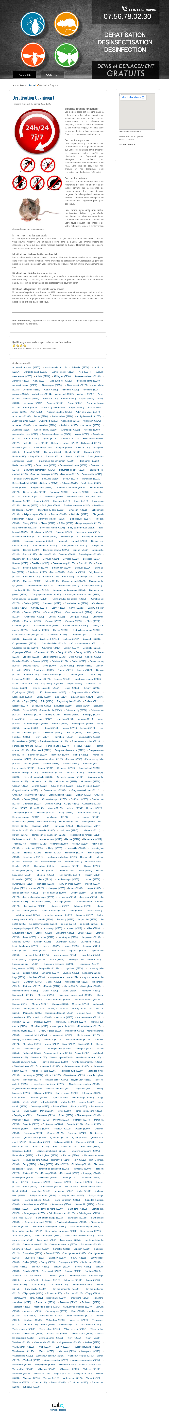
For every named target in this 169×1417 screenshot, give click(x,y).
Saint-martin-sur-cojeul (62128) (85, 1227)
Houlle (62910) (85, 870)
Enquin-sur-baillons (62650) (85, 692)
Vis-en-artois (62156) (44, 1342)
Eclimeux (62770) (42, 679)
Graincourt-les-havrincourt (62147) (28, 795)
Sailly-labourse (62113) (72, 1195)
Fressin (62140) (31, 764)
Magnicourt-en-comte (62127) (64, 977)
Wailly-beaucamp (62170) (87, 1347)
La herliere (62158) (41, 902)
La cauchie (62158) (67, 897)
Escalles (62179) (20, 706)
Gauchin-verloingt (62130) (25, 772)
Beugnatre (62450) (21, 501)
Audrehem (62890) (21, 425)
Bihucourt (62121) (78, 510)
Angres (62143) (86, 399)
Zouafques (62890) (78, 1382)
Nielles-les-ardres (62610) (76, 1066)
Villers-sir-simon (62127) (51, 1338)
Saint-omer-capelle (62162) (48, 1235)
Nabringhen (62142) (83, 1048)
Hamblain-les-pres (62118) (25, 817)
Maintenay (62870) (33, 982)
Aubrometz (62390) (21, 416)
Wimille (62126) (42, 1373)
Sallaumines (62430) (91, 1244)
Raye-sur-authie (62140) (65, 1146)
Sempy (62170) (48, 1262)
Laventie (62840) (45, 919)
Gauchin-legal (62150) (89, 768)
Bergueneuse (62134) (41, 488)
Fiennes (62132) (32, 732)
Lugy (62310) (18, 977)
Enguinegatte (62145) (23, 692)
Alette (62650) (51, 390)
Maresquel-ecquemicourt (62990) (75, 995)
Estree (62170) (30, 710)
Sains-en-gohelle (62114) (37, 1200)
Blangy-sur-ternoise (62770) (51, 519)
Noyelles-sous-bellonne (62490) (27, 1089)
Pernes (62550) (64, 1111)
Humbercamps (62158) (68, 879)
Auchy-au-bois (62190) (62, 416)
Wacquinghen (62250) (23, 1347)
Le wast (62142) (74, 928)
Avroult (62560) (31, 439)
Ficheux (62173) (87, 728)
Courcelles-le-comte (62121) (85, 643)
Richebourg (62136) (81, 1164)
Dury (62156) (94, 675)
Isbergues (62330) (56, 888)
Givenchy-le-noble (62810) (70, 777)
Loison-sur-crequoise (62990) (59, 964)
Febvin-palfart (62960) (82, 724)
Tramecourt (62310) (45, 1302)
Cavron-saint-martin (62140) (78, 612)
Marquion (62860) (60, 1004)
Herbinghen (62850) (59, 844)
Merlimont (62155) (64, 1017)
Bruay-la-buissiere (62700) (35, 568)
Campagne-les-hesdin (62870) (46, 594)
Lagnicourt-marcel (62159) (53, 910)
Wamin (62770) (46, 1351)
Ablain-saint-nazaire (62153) (26, 367)
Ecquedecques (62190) (52, 683)
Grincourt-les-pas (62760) (54, 799)
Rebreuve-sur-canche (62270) (85, 1151)
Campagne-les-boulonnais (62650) (69, 590)
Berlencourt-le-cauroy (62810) (70, 488)
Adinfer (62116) (42, 376)
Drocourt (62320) (31, 675)
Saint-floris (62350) (77, 1209)
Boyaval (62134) (51, 559)
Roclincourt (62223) (69, 1173)
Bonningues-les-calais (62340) (38, 541)
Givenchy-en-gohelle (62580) (38, 777)
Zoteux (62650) (58, 1382)
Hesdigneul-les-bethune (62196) (62, 857)
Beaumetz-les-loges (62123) (44, 474)
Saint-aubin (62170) (84, 1204)
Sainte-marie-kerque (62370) (63, 1244)
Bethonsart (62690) (54, 496)
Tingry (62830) (93, 1293)
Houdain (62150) (66, 870)
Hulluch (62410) (44, 879)
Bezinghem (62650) (51, 505)
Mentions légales (58, 1410)
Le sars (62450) (68, 924)
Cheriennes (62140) (34, 617)
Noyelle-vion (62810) (81, 1080)
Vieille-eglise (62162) (49, 1329)
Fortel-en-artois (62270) (57, 746)
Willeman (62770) (46, 1369)
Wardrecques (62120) (22, 1356)
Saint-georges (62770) (34, 1213)
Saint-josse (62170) (22, 1218)
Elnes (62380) (72, 688)
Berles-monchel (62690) (34, 492)
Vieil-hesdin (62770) (68, 1325)
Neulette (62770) (39, 1057)
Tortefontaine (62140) (56, 1298)
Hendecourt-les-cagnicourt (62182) (49, 835)
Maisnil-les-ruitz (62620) (76, 982)
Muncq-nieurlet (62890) (59, 1048)
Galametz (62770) (66, 768)
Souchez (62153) (58, 1276)
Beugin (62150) (93, 496)
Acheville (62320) (80, 367)
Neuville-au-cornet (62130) (88, 1057)
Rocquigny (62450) (92, 1173)
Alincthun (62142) (70, 390)
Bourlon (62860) (80, 550)
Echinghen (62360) (21, 679)
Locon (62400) (94, 959)
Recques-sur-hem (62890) (35, 1160)
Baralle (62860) (72, 452)
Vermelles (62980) (79, 1320)
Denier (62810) (79, 661)
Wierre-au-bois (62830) (90, 1365)
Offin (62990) (18, 1097)
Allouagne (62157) (91, 390)
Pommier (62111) (31, 1124)
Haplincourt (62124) (46, 821)
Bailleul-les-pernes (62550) (35, 443)
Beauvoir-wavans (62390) (26, 479)
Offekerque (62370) (91, 1093)
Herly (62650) (55, 848)
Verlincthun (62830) (55, 1320)
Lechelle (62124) (43, 933)
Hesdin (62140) (30, 862)
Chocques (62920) (79, 617)
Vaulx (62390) (77, 1311)
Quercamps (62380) (33, 1133)
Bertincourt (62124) (32, 496)
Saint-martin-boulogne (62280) (71, 1222)
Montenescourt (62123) (88, 1035)
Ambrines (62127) (85, 394)
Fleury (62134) (41, 737)
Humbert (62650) (92, 879)
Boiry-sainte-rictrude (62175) (81, 528)
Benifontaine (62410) (91, 483)
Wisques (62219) (31, 1378)
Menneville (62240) (32, 1013)
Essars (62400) (82, 706)
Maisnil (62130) (53, 982)
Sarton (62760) (53, 1253)
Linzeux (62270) (56, 959)
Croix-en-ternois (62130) (54, 657)
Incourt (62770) (92, 884)
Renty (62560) (46, 1164)
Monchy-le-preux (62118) (50, 1031)
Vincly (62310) (92, 1338)
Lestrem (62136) (42, 942)
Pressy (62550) (93, 1124)
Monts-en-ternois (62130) (78, 1040)
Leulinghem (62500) (90, 942)
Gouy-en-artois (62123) (62, 786)
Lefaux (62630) (85, 933)
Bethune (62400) (75, 496)
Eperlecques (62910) (22, 697)
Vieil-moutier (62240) (91, 1325)
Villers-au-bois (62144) (75, 1329)
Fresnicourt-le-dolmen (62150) (48, 759)
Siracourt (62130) (73, 1271)
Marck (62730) (70, 991)
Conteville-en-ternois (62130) (86, 630)
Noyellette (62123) (84, 1089)
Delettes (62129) (60, 661)
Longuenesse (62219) (23, 968)
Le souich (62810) (88, 924)
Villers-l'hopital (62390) (82, 1333)
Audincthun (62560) (70, 421)
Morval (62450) (52, 1044)
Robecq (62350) (48, 1173)
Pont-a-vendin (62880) (52, 1124)
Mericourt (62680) (42, 1017)
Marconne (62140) (91, 991)
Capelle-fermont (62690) (76, 603)
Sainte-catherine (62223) (35, 1244)
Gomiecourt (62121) (42, 781)
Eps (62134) (61, 697)
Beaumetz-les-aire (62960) (72, 470)
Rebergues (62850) (21, 1151)
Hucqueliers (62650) (22, 879)
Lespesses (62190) (91, 937)
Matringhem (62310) (34, 1008)
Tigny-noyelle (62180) (35, 1289)
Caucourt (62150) (32, 612)
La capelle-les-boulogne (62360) (38, 897)
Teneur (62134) (93, 1280)
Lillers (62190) (19, 959)
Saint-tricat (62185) (46, 1240)
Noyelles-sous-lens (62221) (59, 1089)
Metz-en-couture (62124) (88, 1017)
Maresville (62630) (33, 1000)
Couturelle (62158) (91, 648)
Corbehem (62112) (81, 634)
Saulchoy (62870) (57, 1258)
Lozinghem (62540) (91, 973)
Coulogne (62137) (71, 639)
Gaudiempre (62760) (52, 772)
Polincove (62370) (81, 1120)
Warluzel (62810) (31, 1360)
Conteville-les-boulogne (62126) (27, 634)
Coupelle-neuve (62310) (24, 643)
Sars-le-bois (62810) (32, 1253)
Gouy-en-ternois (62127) (88, 786)
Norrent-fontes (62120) (74, 1075)
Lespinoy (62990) (21, 942)
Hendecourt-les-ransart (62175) (85, 835)
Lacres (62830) (30, 910)
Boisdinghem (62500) (41, 532)
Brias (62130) (85, 563)
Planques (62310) (41, 1120)
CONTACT (52, 74)
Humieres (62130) (45, 884)
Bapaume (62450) (52, 452)
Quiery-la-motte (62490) (35, 1138)
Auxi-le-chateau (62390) (45, 430)
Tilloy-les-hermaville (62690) (65, 1289)
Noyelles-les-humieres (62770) (49, 1084)
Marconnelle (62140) (22, 995)
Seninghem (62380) (68, 1262)
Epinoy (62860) (43, 697)
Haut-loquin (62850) (63, 826)
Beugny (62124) (41, 501)
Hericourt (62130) (80, 844)
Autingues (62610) (21, 430)
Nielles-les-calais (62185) (44, 1071)
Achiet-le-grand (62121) (35, 372)
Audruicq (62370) (69, 425)
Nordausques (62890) (33, 1075)
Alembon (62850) (31, 390)
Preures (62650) (20, 1129)
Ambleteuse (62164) (41, 394)
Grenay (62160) (83, 795)
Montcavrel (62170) (62, 1035)
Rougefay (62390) (62, 1182)
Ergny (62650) (30, 701)
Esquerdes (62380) (63, 706)
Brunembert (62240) (61, 568)
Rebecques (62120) (90, 1146)
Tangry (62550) (30, 1280)
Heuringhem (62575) (44, 866)
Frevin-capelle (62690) (23, 768)
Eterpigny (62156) (91, 715)
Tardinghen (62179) (51, 1280)
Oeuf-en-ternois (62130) (66, 1093)
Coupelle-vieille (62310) (54, 643)
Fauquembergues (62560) (36, 724)
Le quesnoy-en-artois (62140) (43, 924)
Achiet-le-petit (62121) (63, 372)
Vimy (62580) (74, 1338)
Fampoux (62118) (85, 719)
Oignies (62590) (60, 1097)
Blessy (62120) (30, 523)
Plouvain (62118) (61, 1120)
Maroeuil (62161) (20, 1004)
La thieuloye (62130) (34, 906)
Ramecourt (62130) (85, 1142)
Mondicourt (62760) (74, 1031)
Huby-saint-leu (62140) (69, 875)
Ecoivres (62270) (62, 679)
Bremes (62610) (20, 563)
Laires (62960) (75, 910)
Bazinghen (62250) (89, 461)
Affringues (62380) (62, 376)
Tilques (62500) (54, 1293)
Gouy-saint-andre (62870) (25, 790)
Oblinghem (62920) (43, 1093)
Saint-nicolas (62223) (90, 1231)
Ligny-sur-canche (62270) (65, 955)
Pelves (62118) (30, 1111)
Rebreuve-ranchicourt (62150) (51, 1151)
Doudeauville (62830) (44, 670)
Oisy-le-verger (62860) (83, 1097)
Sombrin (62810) (93, 1271)
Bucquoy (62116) (83, 568)
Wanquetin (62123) (90, 1351)
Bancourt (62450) (31, 452)
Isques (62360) (75, 888)
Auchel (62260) (41, 416)
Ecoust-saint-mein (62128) (25, 683)
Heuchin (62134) (20, 866)
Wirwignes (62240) (83, 1373)
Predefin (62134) (75, 1124)
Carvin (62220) (76, 608)
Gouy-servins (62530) (55, 790)
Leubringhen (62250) (65, 942)
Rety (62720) (62, 1164)
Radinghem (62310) (63, 1142)
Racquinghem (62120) (39, 1142)
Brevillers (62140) (40, 563)
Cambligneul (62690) (92, 586)
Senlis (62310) (19, 1267)
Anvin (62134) (75, 403)
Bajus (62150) (83, 448)
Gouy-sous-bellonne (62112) (85, 790)
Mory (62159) (68, 1044)
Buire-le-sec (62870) (37, 572)
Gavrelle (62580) (75, 772)
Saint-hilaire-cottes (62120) (62, 1213)
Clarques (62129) (32, 621)
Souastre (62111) (38, 1276)
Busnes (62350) (85, 577)
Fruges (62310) (45, 768)
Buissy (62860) (57, 572)
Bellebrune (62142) (49, 483)
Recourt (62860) (71, 1155)
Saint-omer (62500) (21, 1235)
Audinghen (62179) (92, 421)
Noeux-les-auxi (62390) (72, 1071)
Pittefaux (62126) (20, 1120)
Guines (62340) (19, 808)
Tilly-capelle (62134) (33, 1293)
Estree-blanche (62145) (51, 710)
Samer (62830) (42, 1249)
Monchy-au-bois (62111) (63, 1026)
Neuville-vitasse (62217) (25, 1066)
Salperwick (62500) (21, 1249)
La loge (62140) (63, 902)
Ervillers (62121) (92, 701)
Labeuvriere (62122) (59, 906)
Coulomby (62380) (92, 639)
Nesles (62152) (82, 1053)
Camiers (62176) (41, 590)
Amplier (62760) (50, 399)
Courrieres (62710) (51, 648)
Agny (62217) (39, 381)
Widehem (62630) (67, 1365)
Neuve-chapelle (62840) (61, 1057)
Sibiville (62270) (30, 1271)
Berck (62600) (19, 488)
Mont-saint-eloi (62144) (36, 1035)
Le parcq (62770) (65, 919)
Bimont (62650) (59, 514)
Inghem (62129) (19, 888)
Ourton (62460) (68, 1102)
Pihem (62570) (66, 1115)
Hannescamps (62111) (23, 821)
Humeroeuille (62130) (22, 884)
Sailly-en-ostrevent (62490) (43, 1195)
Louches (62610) (71, 973)
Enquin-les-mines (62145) (53, 692)
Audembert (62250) (48, 421)
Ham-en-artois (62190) (89, 813)
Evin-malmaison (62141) (40, 719)
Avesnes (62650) (92, 430)
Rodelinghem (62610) (22, 1178)
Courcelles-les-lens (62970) (25, 648)
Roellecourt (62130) (47, 1178)
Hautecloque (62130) (22, 830)
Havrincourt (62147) (68, 830)
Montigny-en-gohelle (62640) (26, 1040)
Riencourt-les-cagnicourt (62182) (53, 1169)
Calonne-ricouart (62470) (74, 581)
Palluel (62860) (60, 1106)
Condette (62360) (40, 630)
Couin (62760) (29, 639)
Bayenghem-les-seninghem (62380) (56, 461)
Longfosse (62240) (89, 964)
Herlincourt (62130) (33, 848)
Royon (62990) (30, 1187)
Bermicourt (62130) (59, 492)
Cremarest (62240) (44, 652)
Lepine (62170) (47, 937)
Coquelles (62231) (58, 634)
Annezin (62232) (55, 403)
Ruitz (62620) (71, 1187)
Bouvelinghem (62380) (90, 554)
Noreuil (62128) (53, 1075)
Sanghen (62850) (82, 1249)
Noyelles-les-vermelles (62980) (84, 1084)
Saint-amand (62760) (61, 1204)
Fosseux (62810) (82, 746)
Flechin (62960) (74, 732)
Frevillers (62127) (91, 764)
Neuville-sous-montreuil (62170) (87, 1062)
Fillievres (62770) (53, 732)
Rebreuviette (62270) (22, 1155)
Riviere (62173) (30, 1173)
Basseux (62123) (54, 456)
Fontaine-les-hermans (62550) (27, 746)
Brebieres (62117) (91, 559)
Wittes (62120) (93, 1378)
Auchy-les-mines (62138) (24, 421)
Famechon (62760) (64, 719)
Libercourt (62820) (50, 946)
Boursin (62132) (47, 554)
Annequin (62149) (33, 403)
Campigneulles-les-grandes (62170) (29, 599)
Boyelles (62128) (71, 559)
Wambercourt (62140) (23, 1351)
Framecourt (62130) (37, 755)
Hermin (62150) (52, 853)
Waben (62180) (92, 1342)
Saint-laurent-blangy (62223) (49, 1218)
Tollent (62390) (19, 1298)
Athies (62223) (19, 412)
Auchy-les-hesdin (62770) (88, 416)
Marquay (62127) (40, 1004)
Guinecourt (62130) (91, 804)
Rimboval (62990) (82, 1169)
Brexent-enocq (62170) (64, 563)
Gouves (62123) (39, 786)
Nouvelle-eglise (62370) (56, 1080)
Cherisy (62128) (57, 617)
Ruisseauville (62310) (51, 1187)
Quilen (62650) (79, 1138)
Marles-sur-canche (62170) (87, 1000)
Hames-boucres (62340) (86, 817)
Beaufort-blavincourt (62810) (73, 465)
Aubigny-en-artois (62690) (59, 412)
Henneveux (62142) (92, 839)
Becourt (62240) (70, 479)
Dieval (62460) (49, 666)
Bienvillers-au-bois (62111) (51, 510)
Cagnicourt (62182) (32, 581)
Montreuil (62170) (53, 1040)
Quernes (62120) (55, 1133)
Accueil (32, 85)
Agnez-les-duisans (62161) (88, 376)
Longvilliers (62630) (73, 968)
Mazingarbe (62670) (58, 1008)
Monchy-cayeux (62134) (23, 1031)
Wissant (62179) (51, 1378)
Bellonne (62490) (70, 483)
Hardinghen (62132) (91, 821)
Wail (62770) (45, 1347)
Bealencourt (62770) (22, 465)
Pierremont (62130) (46, 1115)
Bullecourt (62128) (76, 572)
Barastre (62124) (92, 452)
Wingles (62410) (61, 1373)
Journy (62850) (78, 893)
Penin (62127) (46, 1111)
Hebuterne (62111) (91, 830)
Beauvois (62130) (50, 479)
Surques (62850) (78, 1276)
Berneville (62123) (80, 492)
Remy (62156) (29, 1164)
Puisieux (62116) (62, 1129)
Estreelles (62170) (32, 715)
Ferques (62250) (30, 728)
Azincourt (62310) (70, 439)
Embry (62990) (92, 688)
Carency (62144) (39, 608)
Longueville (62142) (49, 968)
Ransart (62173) (41, 1146)
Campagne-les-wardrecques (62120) (82, 594)
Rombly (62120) (20, 1182)
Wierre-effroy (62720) (22, 1369)
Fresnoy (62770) (74, 759)
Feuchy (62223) (69, 728)
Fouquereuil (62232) (41, 750)
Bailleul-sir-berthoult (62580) (64, 443)
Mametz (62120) (52, 986)
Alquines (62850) (20, 394)
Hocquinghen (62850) (22, 870)
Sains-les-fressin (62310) (67, 1200)
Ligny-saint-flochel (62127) (36, 955)
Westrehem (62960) (21, 1365)
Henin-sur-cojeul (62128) (50, 839)
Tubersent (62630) (21, 1307)
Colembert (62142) (21, 626)
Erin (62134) (47, 701)
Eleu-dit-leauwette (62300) (46, 688)
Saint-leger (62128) (77, 1218)
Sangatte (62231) (61, 1249)
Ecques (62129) (74, 683)
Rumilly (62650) (19, 1191)
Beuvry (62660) (30, 505)
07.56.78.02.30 (127, 16)
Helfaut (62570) (20, 835)
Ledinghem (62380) (64, 933)
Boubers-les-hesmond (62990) (72, 541)
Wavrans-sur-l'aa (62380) (56, 1360)
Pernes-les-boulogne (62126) (88, 1111)
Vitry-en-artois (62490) (70, 1342)
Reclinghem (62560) (48, 1155)
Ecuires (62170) (93, 683)
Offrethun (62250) (38, 1097)
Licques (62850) (71, 946)
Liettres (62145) (38, 951)
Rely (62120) (79, 1160)
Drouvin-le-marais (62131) (54, 675)
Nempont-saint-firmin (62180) (57, 1053)
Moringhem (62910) (32, 1044)
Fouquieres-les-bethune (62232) (70, 750)
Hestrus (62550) (93, 862)
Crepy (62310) (65, 652)
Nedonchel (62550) (32, 1053)
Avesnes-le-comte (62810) (25, 434)
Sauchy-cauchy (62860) (74, 1253)
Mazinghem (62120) (81, 1008)
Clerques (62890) (73, 621)
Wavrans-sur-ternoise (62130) (86, 1360)
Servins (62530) (83, 1267)
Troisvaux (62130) (91, 1302)
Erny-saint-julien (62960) (69, 701)
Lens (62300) (29, 937)
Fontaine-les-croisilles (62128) (86, 741)
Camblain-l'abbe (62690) (67, 586)
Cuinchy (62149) (93, 657)
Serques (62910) (62, 1267)
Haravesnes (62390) (69, 821)
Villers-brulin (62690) (33, 1333)
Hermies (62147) (32, 853)
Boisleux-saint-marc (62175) (25, 537)
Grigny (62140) (31, 799)
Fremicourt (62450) (60, 755)
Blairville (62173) (79, 514)
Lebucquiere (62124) (22, 933)
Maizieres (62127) (31, 986)
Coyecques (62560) (21, 652)
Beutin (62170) (81, 501)
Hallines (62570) (45, 813)
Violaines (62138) (21, 1342)
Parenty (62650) (79, 1106)
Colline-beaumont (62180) (46, 626)
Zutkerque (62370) (31, 1387)
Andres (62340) (68, 399)
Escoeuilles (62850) (41, 706)
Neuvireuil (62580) (50, 1066)
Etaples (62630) (71, 715)
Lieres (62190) (19, 951)
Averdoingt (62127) (70, 430)
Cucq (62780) (75, 657)
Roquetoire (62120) (41, 1182)
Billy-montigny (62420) (35, 514)
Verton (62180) (48, 1325)
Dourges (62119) (65, 670)
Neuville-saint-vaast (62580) (55, 1062)
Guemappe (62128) (32, 804)
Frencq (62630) (80, 755)
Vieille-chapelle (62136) (23, 1329)
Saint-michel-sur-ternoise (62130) (61, 1231)
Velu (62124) (30, 1316)
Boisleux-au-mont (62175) (88, 532)
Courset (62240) (71, 648)
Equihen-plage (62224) (82, 697)
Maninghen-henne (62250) (25, 991)
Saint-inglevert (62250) (89, 1213)
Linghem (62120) (37, 959)
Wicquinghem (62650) (45, 1365)
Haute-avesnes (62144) (88, 826)
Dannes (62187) (40, 661)
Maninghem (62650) (90, 986)
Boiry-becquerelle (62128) (88, 523)
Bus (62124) (68, 577)
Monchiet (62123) (39, 1026)
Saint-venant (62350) (70, 1240)
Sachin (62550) (84, 1191)
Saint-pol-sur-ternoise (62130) (79, 1235)
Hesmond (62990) (73, 862)
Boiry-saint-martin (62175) (52, 528)
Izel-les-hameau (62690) (54, 893)
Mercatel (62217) (85, 1013)
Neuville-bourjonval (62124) (25, 1062)
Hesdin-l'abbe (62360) (51, 862)
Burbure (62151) (51, 577)
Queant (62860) (82, 1129)
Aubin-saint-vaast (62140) (88, 412)
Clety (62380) (93, 621)
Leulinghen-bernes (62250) (25, 946)
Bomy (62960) (50, 537)
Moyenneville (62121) (34, 1048)
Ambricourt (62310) (64, 394)
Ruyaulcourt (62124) (63, 1191)
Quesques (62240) (77, 1133)
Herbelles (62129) (38, 844)
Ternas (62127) (19, 1284)
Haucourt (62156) (40, 826)
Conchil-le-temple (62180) (75, 626)
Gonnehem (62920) (90, 781)
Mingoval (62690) (42, 1022)
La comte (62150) (88, 897)
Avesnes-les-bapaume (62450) (56, 434)
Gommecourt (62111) (66, 781)
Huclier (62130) (92, 875)
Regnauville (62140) (60, 1160)
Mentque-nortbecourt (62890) (59, 1013)
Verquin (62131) (30, 1325)
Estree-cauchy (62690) (76, 710)
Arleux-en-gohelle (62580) (53, 407)
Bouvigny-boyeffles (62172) (25, 559)
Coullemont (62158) (49, 639)
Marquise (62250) (80, 1004)
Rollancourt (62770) (90, 1178)
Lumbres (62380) (37, 977)
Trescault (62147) (68, 1302)
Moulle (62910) (85, 1044)
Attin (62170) (37, 412)
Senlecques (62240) (91, 1262)
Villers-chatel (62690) (57, 1333)
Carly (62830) (58, 608)
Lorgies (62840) (30, 973)
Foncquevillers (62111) (89, 737)
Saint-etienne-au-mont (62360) (48, 1209)
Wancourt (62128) (67, 1351)
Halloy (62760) (65, 813)
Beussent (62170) (61, 501)
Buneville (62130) (31, 577)
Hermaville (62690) (76, 848)
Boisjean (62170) (64, 532)
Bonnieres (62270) (69, 537)
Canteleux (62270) (52, 603)
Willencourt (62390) (69, 1369)
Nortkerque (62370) (32, 1080)
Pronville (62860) (41, 1129)
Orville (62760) (30, 1102)
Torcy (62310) (36, 1298)
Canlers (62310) (31, 603)
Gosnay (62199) (20, 786)
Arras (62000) (94, 407)
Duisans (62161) (77, 675)
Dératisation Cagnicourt (33, 97)
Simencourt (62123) (51, 1271)
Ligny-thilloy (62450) (90, 955)
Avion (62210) (82, 434)
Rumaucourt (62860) (91, 1187)
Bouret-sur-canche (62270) (56, 550)
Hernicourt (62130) (74, 853)
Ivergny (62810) (93, 888)
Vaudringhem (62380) (57, 1311)
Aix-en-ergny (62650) (52, 385)
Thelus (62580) (37, 1284)
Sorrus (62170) (19, 1276)
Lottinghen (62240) (50, 973)
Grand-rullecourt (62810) (60, 795)
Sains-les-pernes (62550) (35, 1204)
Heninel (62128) (72, 839)
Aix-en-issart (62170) (77, 385)
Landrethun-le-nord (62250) (27, 915)
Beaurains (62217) (70, 474)
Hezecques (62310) (69, 866)
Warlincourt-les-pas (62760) (81, 1356)
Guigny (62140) (71, 804)
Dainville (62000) (20, 661)
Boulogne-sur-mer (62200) (74, 545)
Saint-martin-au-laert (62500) (38, 1222)
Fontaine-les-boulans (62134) (54, 741)
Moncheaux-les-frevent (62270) (71, 1022)
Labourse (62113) (82, 906)
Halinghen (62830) (23, 813)
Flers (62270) (93, 732)
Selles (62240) (30, 1262)
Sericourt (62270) (40, 1267)
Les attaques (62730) (68, 937)
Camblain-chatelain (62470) (40, 586)
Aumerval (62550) (91, 425)
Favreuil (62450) (60, 724)
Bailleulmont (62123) (91, 443)
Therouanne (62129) (58, 1284)
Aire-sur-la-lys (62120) (61, 381)
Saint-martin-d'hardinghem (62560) (49, 1227)
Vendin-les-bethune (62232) (79, 1316)
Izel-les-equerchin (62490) (25, 893)
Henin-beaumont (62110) (23, 839)
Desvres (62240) (31, 666)
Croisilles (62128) (31, 657)
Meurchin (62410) (21, 1022)
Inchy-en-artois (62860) (70, 884)
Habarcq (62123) (55, 808)
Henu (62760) (20, 844)
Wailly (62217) (63, 1347)
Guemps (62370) (53, 804)
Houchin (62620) (45, 870)
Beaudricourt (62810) (46, 465)
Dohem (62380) (84, 666)
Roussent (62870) (83, 1182)
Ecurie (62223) (19, 688)
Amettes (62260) (31, 399)
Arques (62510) (76, 407)
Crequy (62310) (83, 652)
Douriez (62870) (84, 670)
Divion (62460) (67, 666)
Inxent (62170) (37, 888)
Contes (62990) (60, 630)
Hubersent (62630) (45, 875)
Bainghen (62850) (63, 448)
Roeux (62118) (69, 1178)
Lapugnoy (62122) (84, 915)
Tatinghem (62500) (73, 1280)
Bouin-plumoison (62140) (45, 545)
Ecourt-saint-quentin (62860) (87, 679)
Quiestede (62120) (59, 1138)
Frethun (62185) (51, 764)
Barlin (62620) (19, 456)
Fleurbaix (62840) (21, 737)
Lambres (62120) (94, 910)
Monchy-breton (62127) (89, 1026)
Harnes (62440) (20, 826)
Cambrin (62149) (22, 590)
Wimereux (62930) (21, 1373)
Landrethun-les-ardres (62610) (58, 915)
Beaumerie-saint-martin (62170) (39, 470)
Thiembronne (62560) (81, 1284)
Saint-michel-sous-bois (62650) (27, 1231)
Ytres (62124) (40, 1382)
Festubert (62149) (50, 728)
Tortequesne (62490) (79, 1298)
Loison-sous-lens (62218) (25, 964)
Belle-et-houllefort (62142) (24, 483)
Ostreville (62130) (48, 1102)
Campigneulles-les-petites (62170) (69, 599)
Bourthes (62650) (67, 554)
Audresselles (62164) (45, 425)
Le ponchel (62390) (87, 919)
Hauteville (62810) (46, 830)
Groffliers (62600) (79, 799)
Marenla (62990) (46, 995)
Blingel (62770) (48, 523)
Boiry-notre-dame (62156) (24, 528)
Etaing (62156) (52, 715)
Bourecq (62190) (31, 550)
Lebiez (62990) (93, 928)
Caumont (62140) (52, 612)
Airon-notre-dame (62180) (88, 381)
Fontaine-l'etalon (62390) (24, 741)
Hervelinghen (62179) (33, 857)
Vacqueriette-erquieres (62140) (77, 1307)
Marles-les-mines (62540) (58, 1000)
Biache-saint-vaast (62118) (77, 505)
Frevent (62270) (71, 764)
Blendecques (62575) (80, 519)
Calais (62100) (52, 581)
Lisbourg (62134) (76, 959)
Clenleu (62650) (53, 621)
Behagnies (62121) (91, 479)
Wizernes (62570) (20, 1382)
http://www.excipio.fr (127, 145)
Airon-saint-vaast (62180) (24, 385)
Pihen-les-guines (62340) (89, 1115)
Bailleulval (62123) (21, 448)
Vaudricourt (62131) (33, 1311)
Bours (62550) (30, 554)
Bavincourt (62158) (75, 456)
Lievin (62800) (58, 951)
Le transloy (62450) (52, 928)
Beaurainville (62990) (92, 474)
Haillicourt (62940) (74, 808)
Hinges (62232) (92, 866)
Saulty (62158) (78, 1258)
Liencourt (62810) (91, 946)
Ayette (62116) (50, 439)
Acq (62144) (85, 372)
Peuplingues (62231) (23, 1115)
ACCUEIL (25, 74)
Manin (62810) (71, 986)
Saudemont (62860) (34, 1258)
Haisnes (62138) (94, 808)
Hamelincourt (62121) (57, 817)
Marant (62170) (50, 991)
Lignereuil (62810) (77, 951)
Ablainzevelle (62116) (56, 367)
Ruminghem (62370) (40, 1191)
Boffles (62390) (65, 523)
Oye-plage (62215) (40, 1106)
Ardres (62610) (30, 407)
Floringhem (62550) (63, 737)
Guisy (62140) (37, 808)
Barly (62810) (36, 456)
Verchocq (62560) (32, 1320)
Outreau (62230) (86, 1102)
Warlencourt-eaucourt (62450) (50, 1356)
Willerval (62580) (91, 1369)
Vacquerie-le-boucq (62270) (47, 1307)
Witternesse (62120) (73, 1378)
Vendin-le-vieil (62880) (51, 1316)
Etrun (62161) (18, 719)
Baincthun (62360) (43, 448)
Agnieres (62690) (20, 381)
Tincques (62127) (74, 1293)
